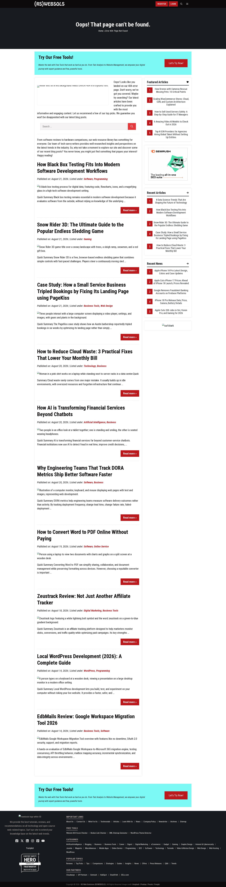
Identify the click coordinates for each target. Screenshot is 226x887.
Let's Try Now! (176, 63)
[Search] (132, 126)
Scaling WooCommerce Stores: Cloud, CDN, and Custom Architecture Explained (171, 101)
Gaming (88, 239)
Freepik (157, 884)
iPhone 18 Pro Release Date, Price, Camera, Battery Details (171, 301)
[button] (181, 4)
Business (101, 366)
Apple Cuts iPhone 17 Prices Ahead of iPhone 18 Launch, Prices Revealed (171, 282)
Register (161, 4)
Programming (101, 179)
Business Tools (91, 305)
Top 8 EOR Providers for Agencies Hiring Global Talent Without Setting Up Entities (171, 134)
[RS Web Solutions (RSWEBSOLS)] (49, 4)
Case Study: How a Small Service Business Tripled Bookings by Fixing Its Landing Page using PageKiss (83, 291)
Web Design (107, 305)
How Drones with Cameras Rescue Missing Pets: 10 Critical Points (171, 90)
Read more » (130, 210)
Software (88, 179)
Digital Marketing (92, 610)
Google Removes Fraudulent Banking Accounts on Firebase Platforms (171, 292)
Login (173, 4)
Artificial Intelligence (94, 422)
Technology (90, 366)
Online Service (101, 546)
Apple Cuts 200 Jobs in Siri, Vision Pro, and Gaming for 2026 (171, 311)
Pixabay (143, 884)
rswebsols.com (30, 863)
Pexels (150, 884)
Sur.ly (34, 869)
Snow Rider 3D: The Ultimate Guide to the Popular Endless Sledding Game (171, 224)
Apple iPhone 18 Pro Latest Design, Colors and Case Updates (171, 272)
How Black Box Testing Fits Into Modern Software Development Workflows (171, 212)
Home (100, 30)
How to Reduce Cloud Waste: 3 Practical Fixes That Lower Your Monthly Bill (171, 248)
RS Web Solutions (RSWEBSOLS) (93, 884)
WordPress (89, 670)
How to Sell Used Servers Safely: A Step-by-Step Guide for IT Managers (171, 113)
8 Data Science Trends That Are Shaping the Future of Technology (171, 201)
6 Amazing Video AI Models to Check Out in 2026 (171, 123)
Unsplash (135, 884)
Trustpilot (30, 848)
